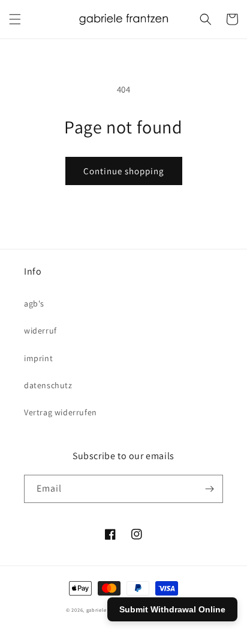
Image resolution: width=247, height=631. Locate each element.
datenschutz (48, 385)
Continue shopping (123, 171)
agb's (34, 303)
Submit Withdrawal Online (172, 609)
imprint (38, 358)
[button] (15, 19)
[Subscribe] (209, 489)
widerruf (40, 330)
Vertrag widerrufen (60, 412)
